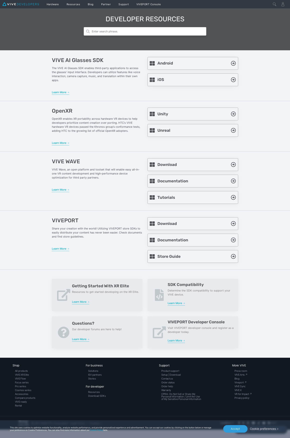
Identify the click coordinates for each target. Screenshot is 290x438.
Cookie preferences (263, 428)
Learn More (59, 92)
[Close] (274, 4)
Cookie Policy (96, 430)
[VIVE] (21, 4)
